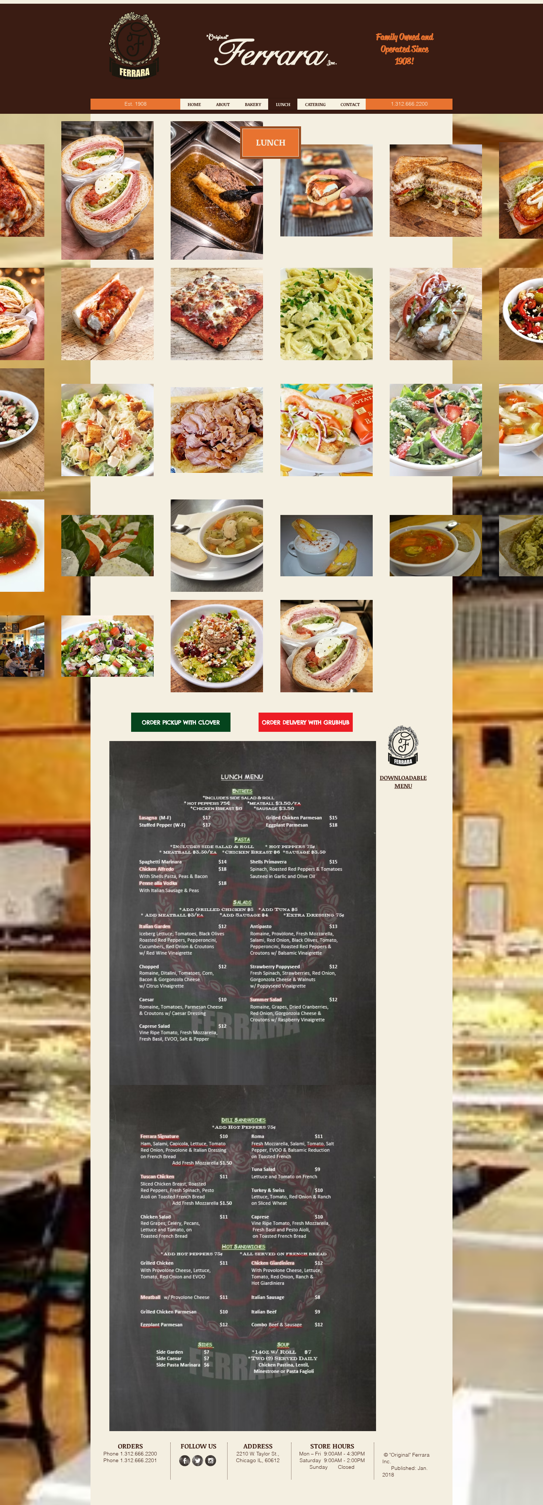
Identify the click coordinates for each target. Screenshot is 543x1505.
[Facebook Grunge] (184, 1460)
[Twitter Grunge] (197, 1460)
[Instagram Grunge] (210, 1460)
